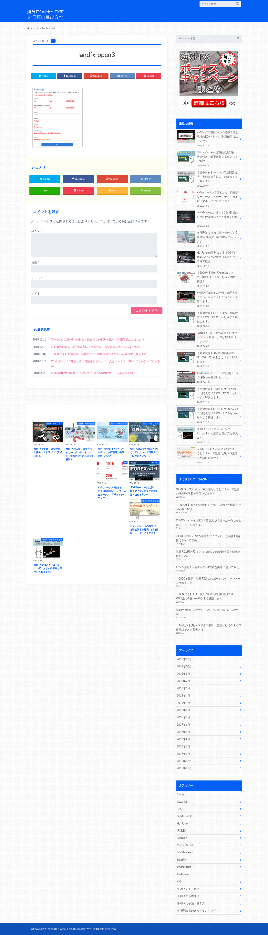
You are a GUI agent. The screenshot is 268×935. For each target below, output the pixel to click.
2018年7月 (183, 681)
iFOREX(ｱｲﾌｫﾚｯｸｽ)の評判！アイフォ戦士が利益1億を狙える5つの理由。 (208, 538)
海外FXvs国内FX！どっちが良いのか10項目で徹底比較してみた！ (208, 554)
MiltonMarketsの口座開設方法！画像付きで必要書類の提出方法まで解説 (95, 346)
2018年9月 (183, 673)
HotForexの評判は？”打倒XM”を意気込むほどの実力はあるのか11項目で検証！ (217, 259)
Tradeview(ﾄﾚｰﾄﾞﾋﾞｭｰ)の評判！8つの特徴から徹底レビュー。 (217, 377)
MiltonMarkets (185, 845)
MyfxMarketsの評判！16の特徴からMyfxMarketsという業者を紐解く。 (95, 373)
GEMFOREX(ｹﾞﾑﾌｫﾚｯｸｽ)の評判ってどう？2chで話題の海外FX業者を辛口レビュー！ (217, 455)
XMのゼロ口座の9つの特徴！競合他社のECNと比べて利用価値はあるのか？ (98, 339)
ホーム (32, 28)
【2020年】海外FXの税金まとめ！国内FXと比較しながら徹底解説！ (216, 279)
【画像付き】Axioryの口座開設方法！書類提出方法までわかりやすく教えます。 (100, 354)
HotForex (182, 823)
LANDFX (182, 838)
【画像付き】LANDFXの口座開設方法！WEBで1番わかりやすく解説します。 (217, 319)
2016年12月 (184, 761)
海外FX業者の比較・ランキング (196, 910)
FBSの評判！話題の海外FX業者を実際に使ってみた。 (209, 567)
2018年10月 (184, 666)
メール (37, 278)
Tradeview (183, 874)
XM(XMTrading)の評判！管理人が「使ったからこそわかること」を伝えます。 (217, 299)
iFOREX (181, 830)
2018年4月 (183, 695)
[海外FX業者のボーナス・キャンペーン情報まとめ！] (209, 107)
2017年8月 (183, 717)
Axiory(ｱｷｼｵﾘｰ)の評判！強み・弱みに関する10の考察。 (207, 612)
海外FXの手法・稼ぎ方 (191, 903)
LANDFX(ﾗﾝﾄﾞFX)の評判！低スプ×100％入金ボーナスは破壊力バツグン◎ (217, 339)
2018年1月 (183, 710)
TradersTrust (184, 867)
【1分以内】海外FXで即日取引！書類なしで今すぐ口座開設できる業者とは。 (208, 627)
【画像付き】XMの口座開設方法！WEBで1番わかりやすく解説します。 (217, 359)
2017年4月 (183, 739)
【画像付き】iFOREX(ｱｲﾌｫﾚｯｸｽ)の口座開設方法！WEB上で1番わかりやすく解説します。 (217, 415)
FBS (179, 809)
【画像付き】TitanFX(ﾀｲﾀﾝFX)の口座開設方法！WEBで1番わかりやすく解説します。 (217, 395)
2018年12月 (184, 659)
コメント (37, 230)
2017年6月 (183, 724)
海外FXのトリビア (188, 888)
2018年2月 (183, 702)
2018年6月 (183, 688)
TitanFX (181, 859)
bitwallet (182, 801)
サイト (35, 293)
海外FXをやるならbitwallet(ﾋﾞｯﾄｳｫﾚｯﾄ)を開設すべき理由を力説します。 (217, 239)
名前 (35, 262)
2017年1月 (183, 753)
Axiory (180, 794)
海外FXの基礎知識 (188, 896)
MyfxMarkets (185, 852)
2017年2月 (183, 746)
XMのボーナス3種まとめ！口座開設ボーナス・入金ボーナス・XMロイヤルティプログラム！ (105, 363)
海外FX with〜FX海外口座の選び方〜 (45, 14)
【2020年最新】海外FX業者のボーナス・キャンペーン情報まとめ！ (208, 580)
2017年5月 (183, 732)
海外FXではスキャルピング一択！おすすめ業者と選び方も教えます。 (217, 435)
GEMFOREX (184, 816)
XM (179, 881)
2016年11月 (184, 768)
